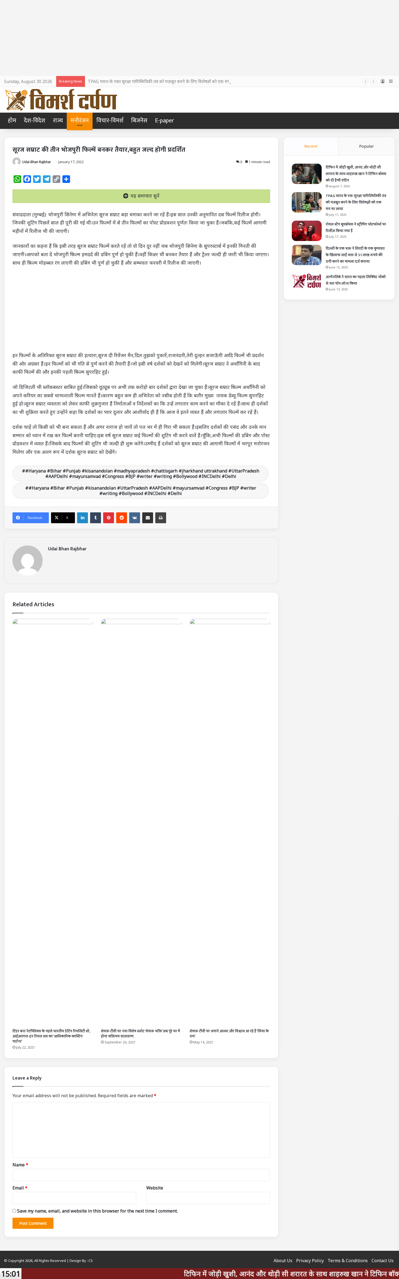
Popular (366, 146)
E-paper (164, 121)
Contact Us (383, 1261)
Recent (311, 146)
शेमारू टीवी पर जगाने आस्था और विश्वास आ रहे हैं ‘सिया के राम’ (229, 1033)
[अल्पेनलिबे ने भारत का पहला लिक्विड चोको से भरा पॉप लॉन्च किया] (307, 280)
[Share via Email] (147, 517)
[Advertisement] (199, 38)
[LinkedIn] (82, 517)
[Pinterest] (108, 517)
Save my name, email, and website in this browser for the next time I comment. (97, 1211)
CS (90, 1260)
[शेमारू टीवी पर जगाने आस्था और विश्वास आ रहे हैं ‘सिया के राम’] (230, 822)
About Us (283, 1261)
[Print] (160, 517)
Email (19, 1188)
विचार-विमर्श (109, 121)
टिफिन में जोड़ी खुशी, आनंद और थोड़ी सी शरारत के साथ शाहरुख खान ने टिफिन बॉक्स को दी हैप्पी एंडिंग (356, 173)
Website (154, 1188)
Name (20, 1165)
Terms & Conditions (348, 1261)
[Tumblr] (95, 517)
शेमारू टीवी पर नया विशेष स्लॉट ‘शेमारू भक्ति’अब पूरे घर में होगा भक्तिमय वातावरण (140, 1033)
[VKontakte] (134, 517)
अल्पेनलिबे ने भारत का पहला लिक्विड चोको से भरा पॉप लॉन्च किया (356, 280)
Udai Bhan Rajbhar (36, 162)
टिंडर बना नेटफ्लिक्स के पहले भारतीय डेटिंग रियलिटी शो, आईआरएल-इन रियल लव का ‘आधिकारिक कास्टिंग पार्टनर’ (51, 1036)
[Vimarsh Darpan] (61, 100)
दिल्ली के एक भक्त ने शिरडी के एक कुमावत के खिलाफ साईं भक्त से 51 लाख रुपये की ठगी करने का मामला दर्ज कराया (355, 255)
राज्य (58, 121)
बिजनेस (139, 121)
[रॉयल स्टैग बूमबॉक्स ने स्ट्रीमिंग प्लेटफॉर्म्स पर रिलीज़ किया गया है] (307, 231)
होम (12, 121)
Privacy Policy (310, 1261)
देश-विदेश (34, 121)
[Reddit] (121, 517)
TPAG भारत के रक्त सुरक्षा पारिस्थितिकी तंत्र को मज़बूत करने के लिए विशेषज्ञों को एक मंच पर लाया (166, 81)
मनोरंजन (80, 121)
